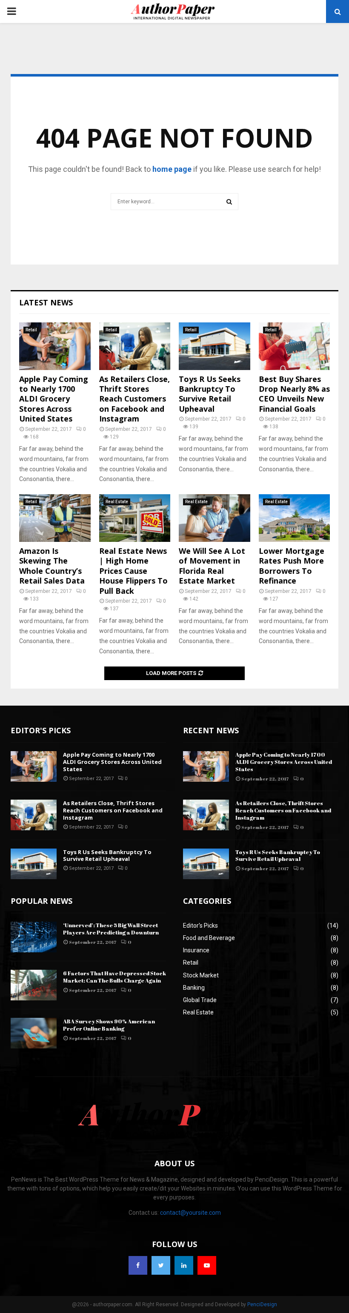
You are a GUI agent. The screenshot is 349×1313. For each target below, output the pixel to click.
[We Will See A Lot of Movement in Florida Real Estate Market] (214, 518)
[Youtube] (206, 1265)
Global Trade (200, 1000)
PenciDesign (262, 1304)
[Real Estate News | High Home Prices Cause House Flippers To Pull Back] (135, 518)
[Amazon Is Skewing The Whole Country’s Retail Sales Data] (55, 518)
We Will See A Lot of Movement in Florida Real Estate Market (212, 566)
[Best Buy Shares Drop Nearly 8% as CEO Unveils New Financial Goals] (294, 346)
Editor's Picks (200, 925)
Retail (31, 330)
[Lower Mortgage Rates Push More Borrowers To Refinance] (294, 518)
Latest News (46, 302)
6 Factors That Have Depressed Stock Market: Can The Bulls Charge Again (114, 976)
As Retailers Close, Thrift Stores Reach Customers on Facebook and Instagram (134, 399)
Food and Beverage (209, 937)
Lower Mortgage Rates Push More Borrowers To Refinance (291, 566)
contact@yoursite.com (190, 1212)
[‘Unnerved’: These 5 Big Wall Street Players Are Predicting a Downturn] (34, 937)
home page (172, 169)
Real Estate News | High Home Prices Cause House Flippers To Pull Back (133, 571)
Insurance (196, 950)
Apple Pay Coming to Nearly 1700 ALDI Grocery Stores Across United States (53, 399)
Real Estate (117, 501)
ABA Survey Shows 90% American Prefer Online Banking (109, 1024)
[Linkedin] (183, 1265)
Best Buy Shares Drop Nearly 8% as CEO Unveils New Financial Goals (294, 394)
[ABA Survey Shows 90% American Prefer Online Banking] (34, 1033)
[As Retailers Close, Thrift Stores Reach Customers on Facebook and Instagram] (135, 346)
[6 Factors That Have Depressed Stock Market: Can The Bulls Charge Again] (34, 985)
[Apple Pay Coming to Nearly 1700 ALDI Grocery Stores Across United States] (55, 346)
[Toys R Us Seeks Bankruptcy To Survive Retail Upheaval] (214, 346)
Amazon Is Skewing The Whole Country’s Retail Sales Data (52, 566)
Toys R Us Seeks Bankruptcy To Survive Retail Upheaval (209, 394)
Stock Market (201, 975)
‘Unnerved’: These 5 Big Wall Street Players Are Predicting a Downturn (111, 928)
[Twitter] (161, 1265)
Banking (194, 987)
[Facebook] (138, 1265)
